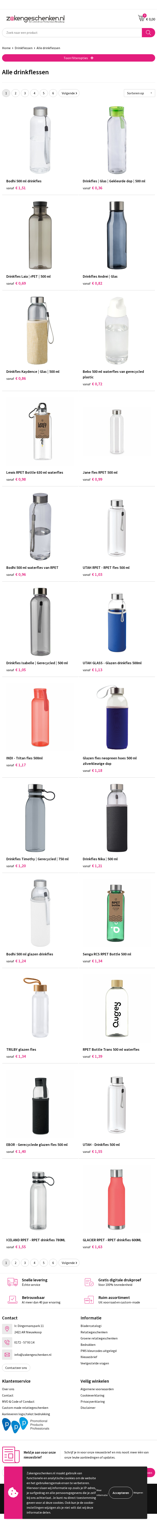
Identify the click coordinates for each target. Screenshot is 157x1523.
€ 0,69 (16, 283)
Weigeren (138, 1492)
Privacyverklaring (93, 1401)
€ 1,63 (92, 1246)
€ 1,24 (16, 960)
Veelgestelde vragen (95, 1363)
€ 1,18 (92, 770)
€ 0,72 (92, 383)
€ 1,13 (92, 669)
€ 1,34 (92, 960)
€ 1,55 (92, 1151)
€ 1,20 (16, 865)
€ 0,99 (92, 479)
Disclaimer (88, 1408)
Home (6, 48)
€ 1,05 (16, 669)
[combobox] (72, 32)
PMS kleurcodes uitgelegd (99, 1351)
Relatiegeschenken (94, 1332)
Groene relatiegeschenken (99, 1338)
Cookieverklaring (92, 1395)
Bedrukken (88, 1345)
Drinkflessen (24, 48)
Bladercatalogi (91, 1326)
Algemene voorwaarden (97, 1389)
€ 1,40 (16, 1151)
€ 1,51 (16, 187)
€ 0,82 (92, 283)
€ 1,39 (92, 1056)
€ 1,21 (92, 865)
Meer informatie (102, 1493)
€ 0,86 (16, 378)
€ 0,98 (16, 479)
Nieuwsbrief (89, 1357)
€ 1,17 (16, 764)
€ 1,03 (92, 574)
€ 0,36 (92, 187)
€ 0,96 (16, 574)
